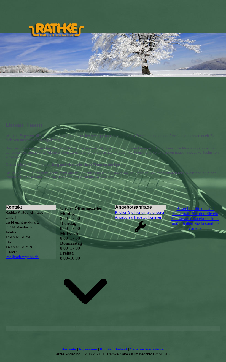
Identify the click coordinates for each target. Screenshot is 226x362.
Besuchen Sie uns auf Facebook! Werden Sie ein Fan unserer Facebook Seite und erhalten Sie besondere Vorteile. (195, 218)
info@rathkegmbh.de (22, 257)
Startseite (68, 349)
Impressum (88, 349)
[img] (56, 30)
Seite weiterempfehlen (147, 349)
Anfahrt (121, 349)
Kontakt (106, 349)
